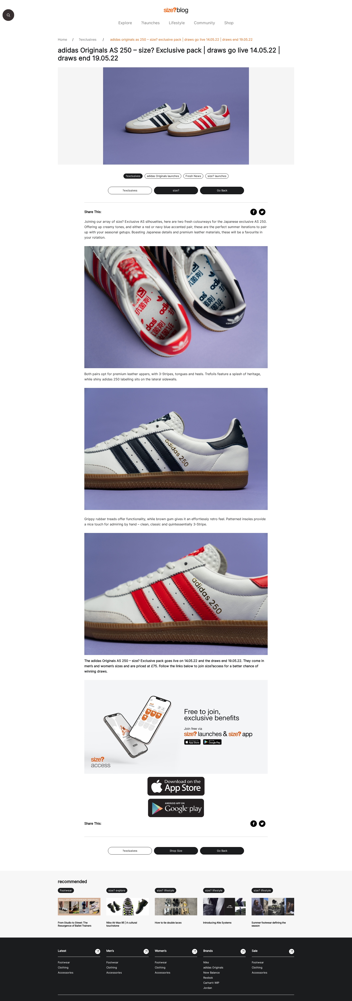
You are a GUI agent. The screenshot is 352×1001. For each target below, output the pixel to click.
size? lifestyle (165, 890)
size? (176, 190)
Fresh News (193, 176)
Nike (206, 962)
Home (62, 39)
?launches (150, 22)
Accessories (65, 972)
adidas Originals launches (163, 176)
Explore (125, 22)
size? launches (217, 176)
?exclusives (87, 39)
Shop (229, 22)
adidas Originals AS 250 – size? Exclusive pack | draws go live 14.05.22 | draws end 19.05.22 (181, 39)
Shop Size (176, 850)
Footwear (66, 890)
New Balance (211, 972)
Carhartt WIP (211, 982)
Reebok (208, 977)
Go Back (222, 190)
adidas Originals (213, 967)
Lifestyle (177, 22)
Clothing (63, 967)
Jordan (207, 987)
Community (204, 22)
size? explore (116, 890)
